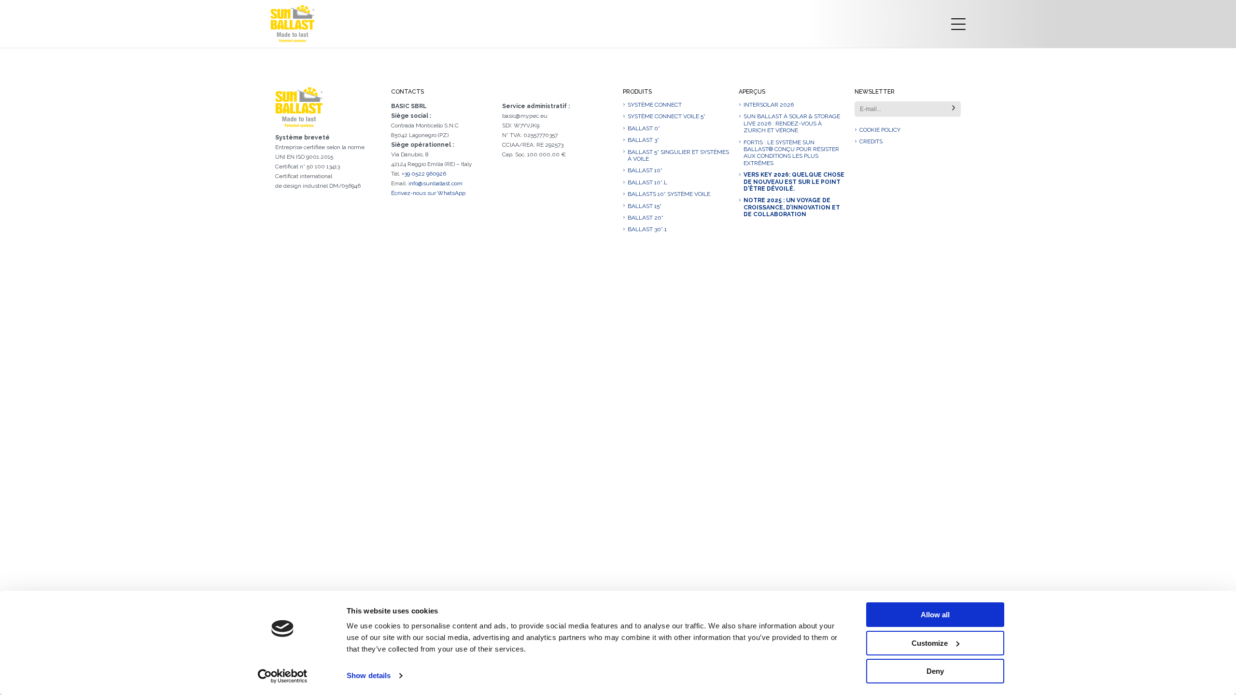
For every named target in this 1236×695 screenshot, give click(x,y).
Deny (935, 671)
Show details (369, 675)
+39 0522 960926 (424, 173)
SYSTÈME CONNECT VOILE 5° (666, 116)
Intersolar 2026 (769, 104)
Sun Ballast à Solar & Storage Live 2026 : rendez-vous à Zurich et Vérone (792, 123)
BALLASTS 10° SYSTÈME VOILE (669, 194)
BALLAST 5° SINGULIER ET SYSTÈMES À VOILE (678, 155)
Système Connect (655, 104)
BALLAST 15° (644, 206)
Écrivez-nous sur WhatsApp (428, 193)
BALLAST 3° (643, 140)
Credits (871, 141)
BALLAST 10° (645, 170)
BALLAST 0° (644, 128)
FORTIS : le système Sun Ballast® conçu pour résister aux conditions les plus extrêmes (791, 153)
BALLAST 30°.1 (647, 229)
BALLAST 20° (645, 217)
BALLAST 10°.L (647, 182)
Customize (930, 643)
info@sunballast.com (435, 183)
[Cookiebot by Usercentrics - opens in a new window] (282, 676)
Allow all (935, 615)
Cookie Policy (879, 129)
